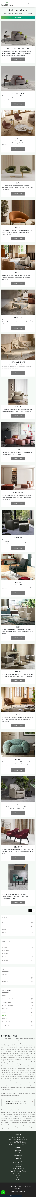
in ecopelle (17, 950)
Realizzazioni (18, 1156)
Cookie (7, 1196)
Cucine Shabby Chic (18, 1168)
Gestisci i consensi (16, 1196)
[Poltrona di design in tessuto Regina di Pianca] (18, 744)
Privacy (2, 1196)
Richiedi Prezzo (18, 59)
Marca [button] (4, 917)
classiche (17, 975)
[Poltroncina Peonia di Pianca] (18, 257)
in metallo (17, 953)
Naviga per (18, 17)
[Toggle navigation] (32, 3)
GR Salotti (17, 926)
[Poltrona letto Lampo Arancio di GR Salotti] (18, 78)
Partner (18, 1154)
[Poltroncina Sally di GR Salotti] (18, 877)
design (17, 978)
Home (5, 13)
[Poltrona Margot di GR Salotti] (18, 832)
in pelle (17, 957)
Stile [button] (4, 969)
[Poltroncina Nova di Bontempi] (18, 168)
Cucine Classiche (18, 1165)
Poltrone (21, 13)
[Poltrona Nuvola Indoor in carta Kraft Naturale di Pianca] (18, 347)
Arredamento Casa (13, 13)
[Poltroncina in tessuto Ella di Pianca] (18, 699)
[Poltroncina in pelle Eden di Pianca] (18, 477)
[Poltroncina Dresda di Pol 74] (18, 567)
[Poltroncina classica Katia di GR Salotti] (18, 789)
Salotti (18, 1175)
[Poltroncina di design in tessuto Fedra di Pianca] (18, 656)
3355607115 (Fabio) (19, 1143)
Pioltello (17, 1018)
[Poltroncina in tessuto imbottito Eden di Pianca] (18, 434)
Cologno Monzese (17, 1005)
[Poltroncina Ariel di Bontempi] (18, 123)
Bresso (17, 995)
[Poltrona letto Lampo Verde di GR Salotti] (18, 33)
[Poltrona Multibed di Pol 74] (18, 522)
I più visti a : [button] (7, 990)
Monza (17, 1015)
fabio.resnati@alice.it (20, 1145)
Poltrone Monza (28, 13)
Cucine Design (18, 1161)
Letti (18, 1177)
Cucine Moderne (18, 1163)
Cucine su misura (18, 1166)
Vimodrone (17, 1025)
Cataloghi (18, 1152)
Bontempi (17, 923)
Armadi (18, 1179)
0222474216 (19, 1141)
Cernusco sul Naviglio (17, 999)
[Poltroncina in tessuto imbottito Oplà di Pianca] (18, 612)
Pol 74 (17, 932)
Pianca (17, 929)
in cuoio (17, 947)
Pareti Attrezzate (18, 1174)
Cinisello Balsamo (17, 1002)
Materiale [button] (6, 941)
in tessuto (17, 960)
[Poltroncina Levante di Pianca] (18, 302)
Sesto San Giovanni (17, 1022)
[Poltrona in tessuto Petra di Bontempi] (18, 212)
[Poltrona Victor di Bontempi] (18, 392)
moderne (17, 981)
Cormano (17, 1009)
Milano (17, 1012)
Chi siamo (18, 1150)
